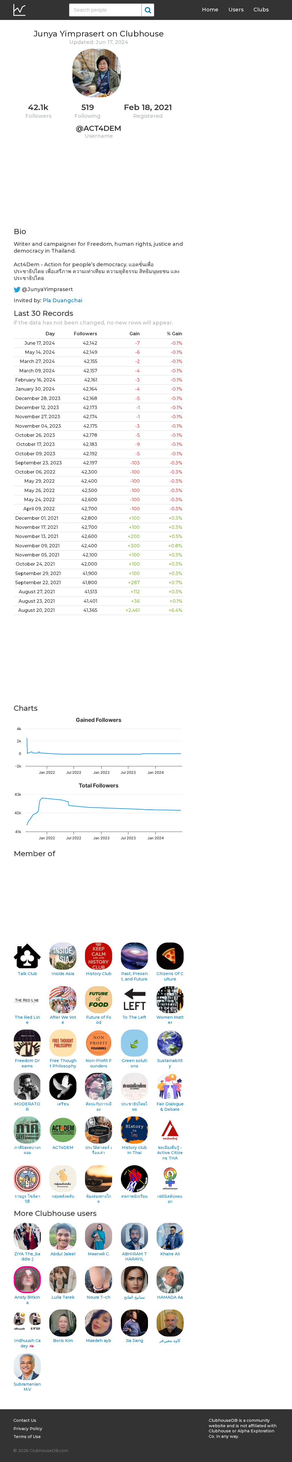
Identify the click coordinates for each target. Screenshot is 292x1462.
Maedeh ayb (98, 1340)
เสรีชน (63, 1103)
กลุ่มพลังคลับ (63, 1196)
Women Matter (170, 1020)
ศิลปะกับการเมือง (98, 1106)
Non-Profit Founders (98, 1063)
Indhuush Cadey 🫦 (27, 1343)
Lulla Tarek (63, 1297)
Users (236, 10)
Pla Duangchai (62, 300)
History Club (98, 973)
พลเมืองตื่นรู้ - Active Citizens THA (170, 1153)
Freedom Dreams (27, 1063)
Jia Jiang (134, 1340)
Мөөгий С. (99, 1253)
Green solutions (134, 1063)
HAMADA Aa (170, 1297)
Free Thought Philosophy (63, 1063)
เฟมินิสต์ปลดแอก (169, 1199)
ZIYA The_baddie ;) (27, 1256)
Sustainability (170, 1063)
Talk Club (27, 973)
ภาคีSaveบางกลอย (27, 1150)
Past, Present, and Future (134, 976)
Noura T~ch (98, 1297)
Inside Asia (63, 973)
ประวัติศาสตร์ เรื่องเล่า (98, 1150)
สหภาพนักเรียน (134, 1196)
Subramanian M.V (27, 1387)
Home (210, 10)
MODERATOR (27, 1106)
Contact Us (24, 1420)
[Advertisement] (99, 187)
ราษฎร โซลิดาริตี (27, 1199)
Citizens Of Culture (170, 976)
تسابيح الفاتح (134, 1297)
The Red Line (27, 1020)
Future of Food (98, 1020)
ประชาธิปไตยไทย (134, 1106)
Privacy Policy (27, 1428)
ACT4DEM (63, 1147)
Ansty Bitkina (27, 1300)
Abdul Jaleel (62, 1253)
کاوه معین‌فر (170, 1340)
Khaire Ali (170, 1253)
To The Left (134, 1017)
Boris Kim (63, 1340)
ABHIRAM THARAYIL (134, 1256)
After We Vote (63, 1020)
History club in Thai (134, 1150)
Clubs (261, 10)
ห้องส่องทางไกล (98, 1199)
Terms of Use (27, 1436)
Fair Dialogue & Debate (170, 1106)
